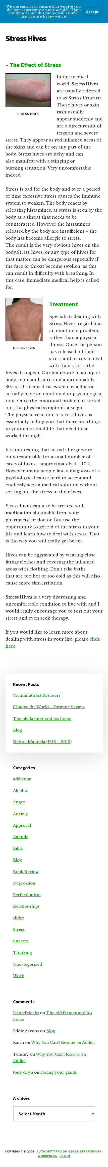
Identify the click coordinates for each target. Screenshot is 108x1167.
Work (18, 975)
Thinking (22, 952)
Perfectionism (27, 894)
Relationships (26, 906)
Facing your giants (58, 1072)
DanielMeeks (26, 1012)
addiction (22, 779)
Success (21, 941)
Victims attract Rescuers (37, 695)
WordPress (47, 1156)
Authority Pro (49, 1151)
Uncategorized (27, 964)
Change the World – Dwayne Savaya (49, 706)
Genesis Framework (84, 1151)
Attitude (20, 836)
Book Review (26, 871)
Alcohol (20, 790)
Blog (17, 730)
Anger (19, 802)
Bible (18, 848)
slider (18, 918)
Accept (92, 11)
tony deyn (23, 1072)
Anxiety (20, 813)
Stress (19, 929)
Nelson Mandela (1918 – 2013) (42, 741)
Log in (65, 1156)
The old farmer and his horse (42, 718)
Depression (24, 883)
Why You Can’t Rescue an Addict (63, 1042)
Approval (22, 825)
